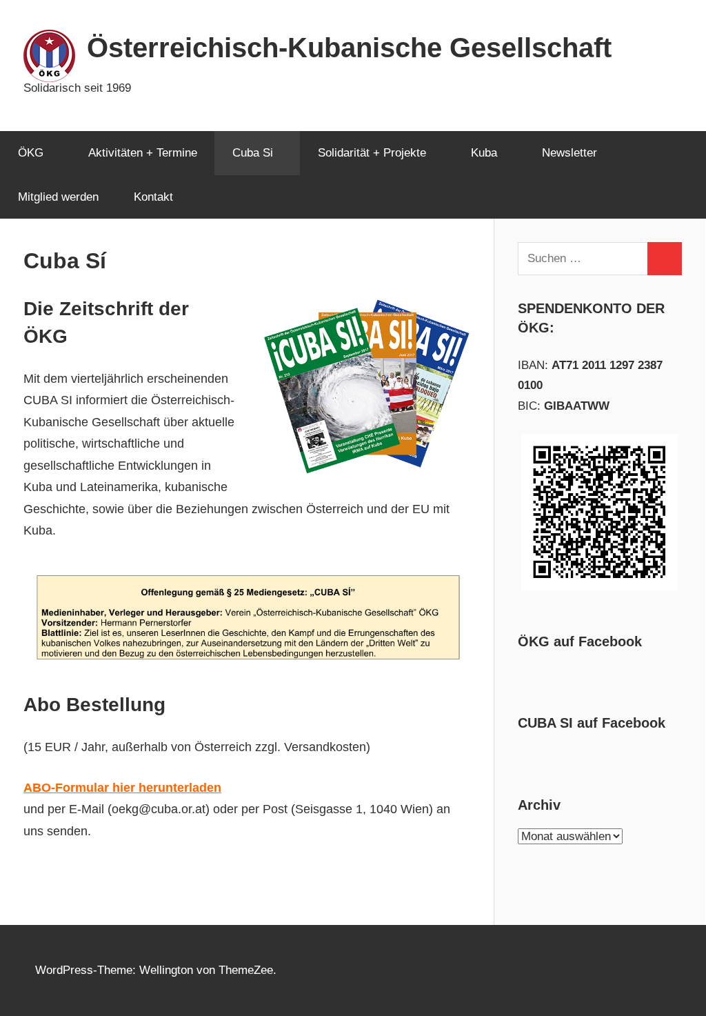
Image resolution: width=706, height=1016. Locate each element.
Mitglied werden (58, 196)
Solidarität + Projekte (372, 152)
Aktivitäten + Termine (142, 152)
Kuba (484, 152)
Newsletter (569, 152)
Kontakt (153, 196)
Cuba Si (252, 152)
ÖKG (30, 152)
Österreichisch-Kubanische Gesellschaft (349, 47)
